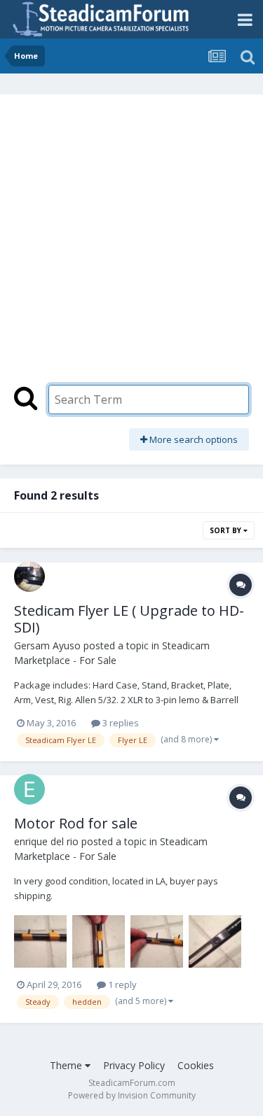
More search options (192, 439)
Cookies (195, 1065)
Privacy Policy (134, 1065)
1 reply (121, 984)
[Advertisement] (131, 246)
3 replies (119, 722)
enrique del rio (46, 841)
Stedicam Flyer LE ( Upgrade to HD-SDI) (129, 619)
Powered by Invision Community (132, 1095)
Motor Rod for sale (75, 823)
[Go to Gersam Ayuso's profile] (29, 576)
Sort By (226, 530)
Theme (67, 1065)
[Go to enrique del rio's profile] (29, 789)
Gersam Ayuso (47, 645)
